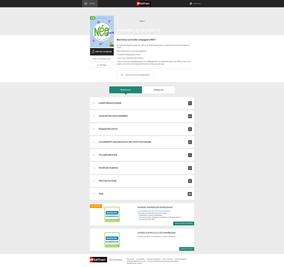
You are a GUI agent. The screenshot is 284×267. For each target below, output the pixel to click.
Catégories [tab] (158, 90)
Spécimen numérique (103, 52)
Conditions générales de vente (136, 261)
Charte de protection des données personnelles (163, 261)
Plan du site (130, 259)
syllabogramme (108, 155)
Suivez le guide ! (187, 249)
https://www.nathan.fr (115, 259)
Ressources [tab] (126, 90)
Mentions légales (180, 259)
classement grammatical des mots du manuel (125, 142)
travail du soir (107, 181)
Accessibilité (140, 259)
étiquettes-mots (108, 129)
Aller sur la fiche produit (102, 59)
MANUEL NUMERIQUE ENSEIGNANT (155, 207)
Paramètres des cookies (134, 263)
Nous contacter (168, 259)
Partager (103, 65)
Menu (92, 3)
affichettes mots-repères (113, 116)
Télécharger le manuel (184, 223)
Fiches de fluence (108, 168)
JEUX (101, 194)
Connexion (197, 3)
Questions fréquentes (154, 259)
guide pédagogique (110, 103)
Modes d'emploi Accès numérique (157, 233)
